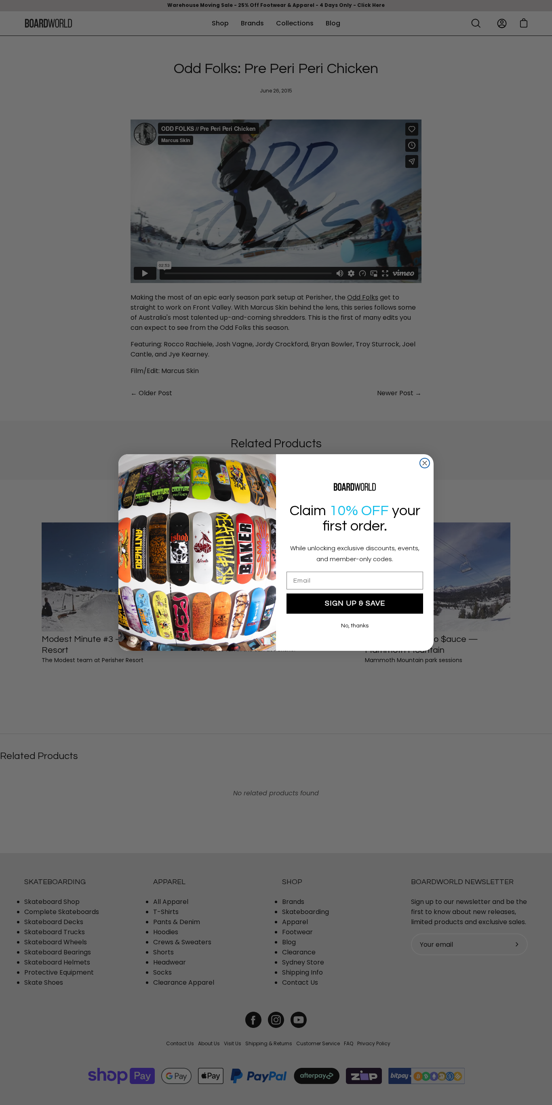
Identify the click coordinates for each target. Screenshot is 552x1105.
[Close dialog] (425, 463)
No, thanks (355, 626)
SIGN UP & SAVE (355, 603)
